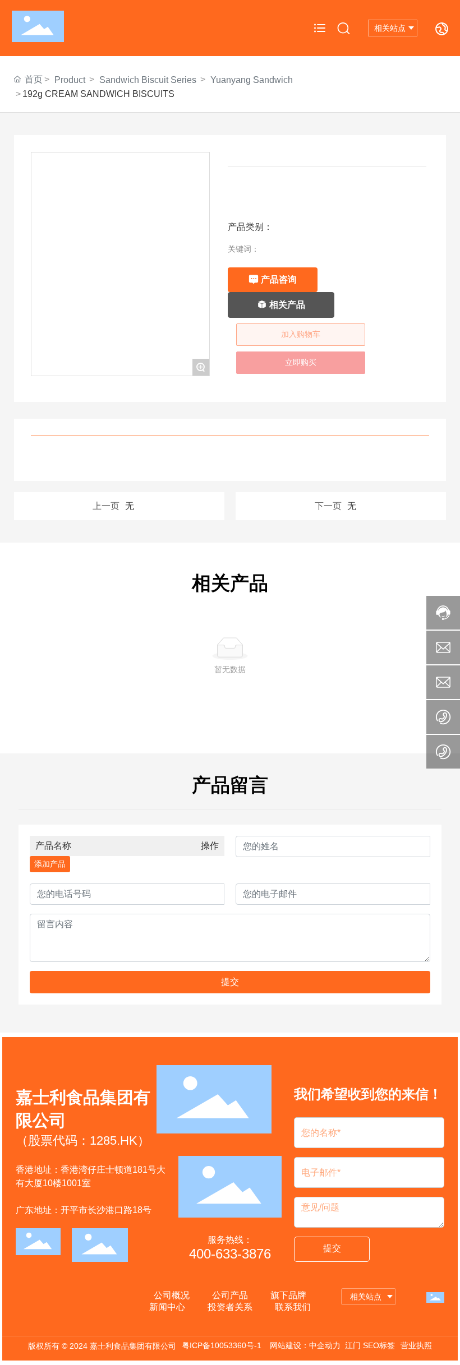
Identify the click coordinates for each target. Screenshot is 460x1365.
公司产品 (230, 1295)
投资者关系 (230, 1307)
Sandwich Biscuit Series (147, 80)
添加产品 (50, 863)
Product (69, 80)
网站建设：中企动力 (305, 1345)
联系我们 (293, 1307)
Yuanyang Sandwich (251, 80)
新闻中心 (167, 1307)
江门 (353, 1345)
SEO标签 (379, 1345)
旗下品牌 (288, 1295)
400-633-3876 (230, 1253)
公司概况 (172, 1295)
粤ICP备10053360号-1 (221, 1345)
